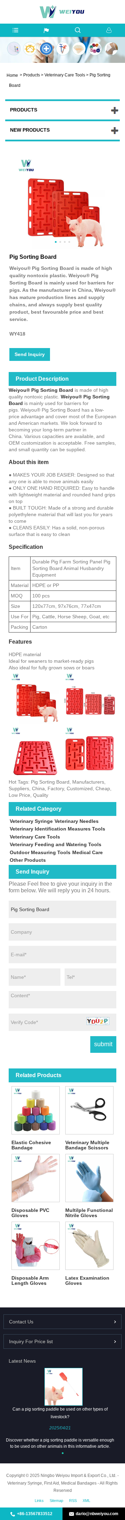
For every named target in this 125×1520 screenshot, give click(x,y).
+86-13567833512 (34, 1513)
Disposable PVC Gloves (30, 1212)
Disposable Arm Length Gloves (30, 1280)
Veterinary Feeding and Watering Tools (55, 844)
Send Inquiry (30, 354)
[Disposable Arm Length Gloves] (35, 1246)
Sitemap (56, 1500)
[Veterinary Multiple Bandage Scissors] (89, 1110)
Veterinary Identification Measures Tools (57, 829)
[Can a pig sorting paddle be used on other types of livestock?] (63, 1386)
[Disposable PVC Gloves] (35, 1178)
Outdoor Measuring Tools (40, 852)
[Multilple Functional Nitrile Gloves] (89, 1178)
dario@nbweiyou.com (97, 1513)
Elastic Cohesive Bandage (31, 1145)
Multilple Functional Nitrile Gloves (89, 1212)
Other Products (28, 860)
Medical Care (87, 852)
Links (39, 1500)
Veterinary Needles (77, 821)
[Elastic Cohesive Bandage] (35, 1110)
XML (86, 1500)
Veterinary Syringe (31, 821)
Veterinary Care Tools (64, 75)
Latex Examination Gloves (87, 1280)
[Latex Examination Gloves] (89, 1246)
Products (31, 75)
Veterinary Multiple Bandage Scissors (87, 1145)
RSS (73, 1500)
